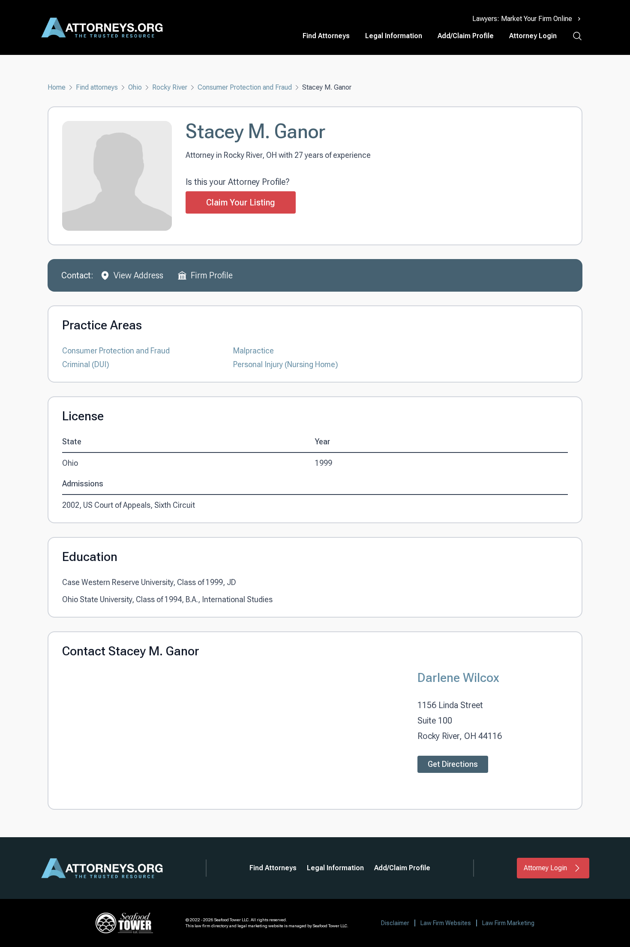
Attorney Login (533, 36)
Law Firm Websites (445, 923)
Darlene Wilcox (458, 677)
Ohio (135, 87)
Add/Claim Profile (466, 36)
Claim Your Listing (240, 202)
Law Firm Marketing (508, 923)
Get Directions (453, 764)
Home (57, 87)
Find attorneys (97, 87)
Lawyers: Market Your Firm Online (522, 19)
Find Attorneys (326, 36)
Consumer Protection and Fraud (245, 87)
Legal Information (393, 36)
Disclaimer (395, 923)
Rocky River (169, 87)
